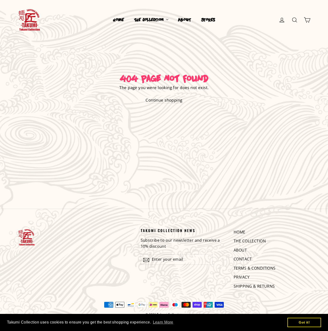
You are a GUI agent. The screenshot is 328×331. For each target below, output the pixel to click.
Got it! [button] (304, 322)
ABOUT (184, 20)
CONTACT (243, 259)
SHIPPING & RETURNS (254, 286)
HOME (118, 20)
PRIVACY (241, 277)
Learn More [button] (163, 322)
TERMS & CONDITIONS (255, 268)
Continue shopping (164, 100)
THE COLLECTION (149, 20)
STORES (208, 20)
